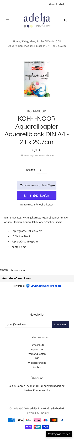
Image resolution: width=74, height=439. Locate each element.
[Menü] (7, 20)
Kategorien (28, 41)
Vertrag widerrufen (59, 434)
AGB (37, 358)
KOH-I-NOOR (36, 111)
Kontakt (37, 367)
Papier (40, 41)
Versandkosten (37, 354)
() (57, 4)
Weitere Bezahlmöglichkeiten (37, 204)
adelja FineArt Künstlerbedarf (47, 408)
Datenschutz (37, 345)
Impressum (37, 349)
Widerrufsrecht (37, 363)
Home (16, 41)
